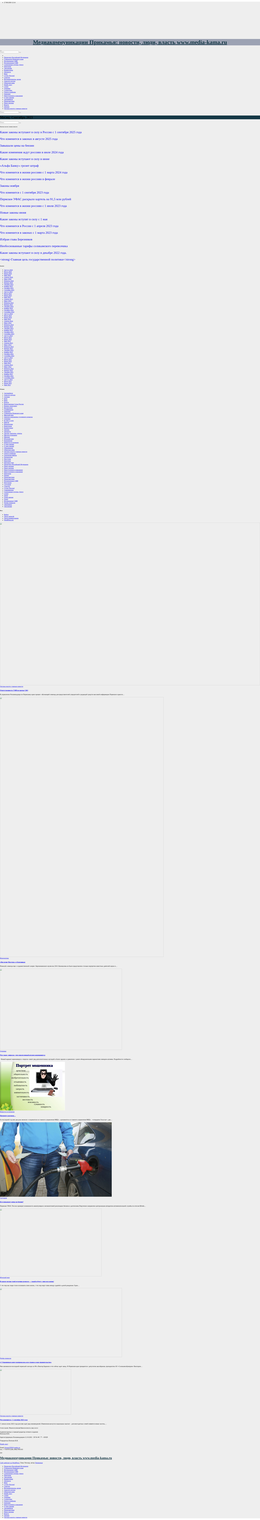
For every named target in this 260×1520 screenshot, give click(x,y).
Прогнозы (7, 66)
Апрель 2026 (8, 277)
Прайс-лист (8, 85)
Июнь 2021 (8, 383)
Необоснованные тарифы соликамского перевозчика (34, 246)
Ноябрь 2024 (8, 308)
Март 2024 (7, 323)
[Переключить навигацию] (1, 50)
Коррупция (8, 426)
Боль (5, 399)
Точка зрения (8, 497)
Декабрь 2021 (8, 372)
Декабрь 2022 (8, 350)
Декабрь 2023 (8, 328)
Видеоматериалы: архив (12, 79)
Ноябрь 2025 (8, 286)
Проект (6, 475)
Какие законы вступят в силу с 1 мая (23, 219)
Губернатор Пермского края (13, 59)
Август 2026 (8, 270)
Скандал (7, 77)
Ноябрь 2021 (8, 374)
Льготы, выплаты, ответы (13, 433)
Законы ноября (9, 185)
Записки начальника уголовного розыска (18, 417)
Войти (6, 514)
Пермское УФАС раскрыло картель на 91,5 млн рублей (35, 199)
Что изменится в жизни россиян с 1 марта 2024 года (33, 172)
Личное (6, 107)
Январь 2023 (8, 348)
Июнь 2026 (8, 273)
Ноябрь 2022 (8, 352)
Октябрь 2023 (9, 332)
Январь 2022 (8, 370)
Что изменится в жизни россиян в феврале (27, 179)
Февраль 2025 (9, 303)
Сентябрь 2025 (9, 290)
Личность (7, 72)
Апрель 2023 (8, 343)
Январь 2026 (8, 283)
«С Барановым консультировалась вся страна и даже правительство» (26, 1362)
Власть (6, 105)
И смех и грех (9, 420)
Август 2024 (8, 314)
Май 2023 (7, 341)
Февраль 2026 (9, 281)
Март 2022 (7, 367)
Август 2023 (8, 336)
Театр (6, 495)
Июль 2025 (8, 294)
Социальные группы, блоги (13, 65)
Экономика (8, 505)
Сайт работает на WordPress (10, 1463)
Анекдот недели (9, 81)
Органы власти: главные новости (15, 108)
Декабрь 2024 (8, 306)
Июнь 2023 (8, 339)
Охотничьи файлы (10, 455)
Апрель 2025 (8, 299)
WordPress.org (9, 520)
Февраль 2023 (9, 347)
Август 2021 (8, 379)
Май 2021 (7, 385)
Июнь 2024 (8, 317)
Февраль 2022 (9, 368)
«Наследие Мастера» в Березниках (12, 962)
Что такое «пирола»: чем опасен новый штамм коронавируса (22, 1055)
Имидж (6, 422)
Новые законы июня (13, 212)
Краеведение (8, 70)
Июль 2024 (8, 316)
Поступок (7, 459)
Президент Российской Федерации (16, 57)
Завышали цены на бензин (17, 145)
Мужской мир (9, 439)
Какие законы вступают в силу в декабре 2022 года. (33, 252)
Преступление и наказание (13, 96)
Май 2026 (7, 275)
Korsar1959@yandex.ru (12, 1447)
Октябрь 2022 (9, 354)
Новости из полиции (11, 442)
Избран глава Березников (16, 239)
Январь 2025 (8, 305)
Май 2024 (7, 319)
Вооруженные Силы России (14, 404)
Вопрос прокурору (10, 406)
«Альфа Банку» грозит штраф (19, 165)
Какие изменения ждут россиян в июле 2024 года (32, 152)
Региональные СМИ (11, 63)
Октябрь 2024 (9, 310)
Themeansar (39, 1463)
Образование (8, 448)
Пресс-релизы (9, 103)
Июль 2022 (8, 359)
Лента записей (9, 516)
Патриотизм (8, 457)
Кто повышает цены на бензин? (11, 1202)
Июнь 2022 (8, 361)
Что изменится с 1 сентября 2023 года (24, 192)
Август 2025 (8, 292)
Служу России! (9, 76)
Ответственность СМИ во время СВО (14, 690)
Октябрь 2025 (9, 288)
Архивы (7, 397)
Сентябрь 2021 (9, 378)
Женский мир (9, 415)
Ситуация (7, 484)
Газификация (8, 410)
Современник (9, 490)
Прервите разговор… (8, 1116)
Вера (5, 74)
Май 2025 (7, 297)
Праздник (7, 461)
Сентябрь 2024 (9, 312)
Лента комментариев (11, 518)
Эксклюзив (8, 68)
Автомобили (8, 99)
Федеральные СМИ (11, 61)
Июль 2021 (8, 381)
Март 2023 (7, 345)
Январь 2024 (8, 326)
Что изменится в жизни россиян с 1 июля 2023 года (33, 205)
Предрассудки (9, 462)
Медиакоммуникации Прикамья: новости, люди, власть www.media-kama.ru (130, 42)
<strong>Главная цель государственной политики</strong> (37, 259)
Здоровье (7, 88)
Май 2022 (7, 363)
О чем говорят (9, 97)
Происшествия (9, 101)
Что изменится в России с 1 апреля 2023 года (29, 226)
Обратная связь (9, 83)
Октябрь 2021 (9, 376)
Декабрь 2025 (8, 284)
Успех (6, 499)
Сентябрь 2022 (9, 356)
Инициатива (8, 424)
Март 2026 (7, 279)
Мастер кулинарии (10, 435)
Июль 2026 (8, 272)
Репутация (7, 483)
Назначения (8, 441)
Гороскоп (7, 94)
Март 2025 (7, 301)
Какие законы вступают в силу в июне (24, 159)
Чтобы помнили (9, 503)
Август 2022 (8, 358)
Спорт (6, 87)
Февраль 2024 (9, 325)
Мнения (7, 437)
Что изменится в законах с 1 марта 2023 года (29, 232)
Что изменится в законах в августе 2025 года (29, 138)
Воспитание (8, 408)
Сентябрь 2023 (9, 334)
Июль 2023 (8, 337)
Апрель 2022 (8, 365)
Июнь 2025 (8, 295)
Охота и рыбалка (10, 92)
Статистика (8, 90)
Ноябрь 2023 (8, 330)
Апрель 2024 (8, 321)
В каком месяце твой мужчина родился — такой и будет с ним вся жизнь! (27, 1281)
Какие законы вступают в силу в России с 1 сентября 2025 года (41, 132)
